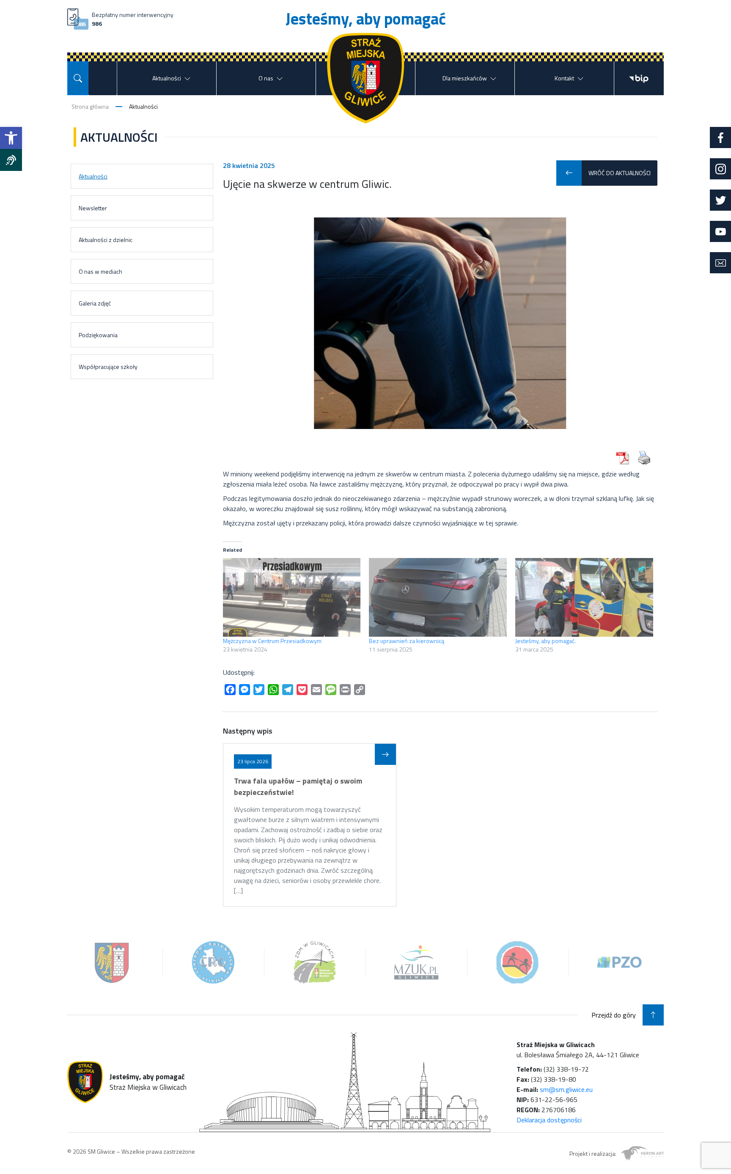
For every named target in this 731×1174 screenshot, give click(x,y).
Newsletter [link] (93, 207)
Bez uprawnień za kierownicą (406, 640)
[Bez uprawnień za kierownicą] (438, 597)
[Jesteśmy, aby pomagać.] (584, 597)
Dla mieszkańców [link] (464, 78)
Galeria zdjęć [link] (95, 303)
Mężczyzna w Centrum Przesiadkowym (272, 640)
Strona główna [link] (90, 106)
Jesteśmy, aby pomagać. (545, 640)
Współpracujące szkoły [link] (108, 366)
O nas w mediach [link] (100, 271)
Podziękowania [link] (98, 334)
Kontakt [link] (564, 78)
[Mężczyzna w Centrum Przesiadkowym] (292, 597)
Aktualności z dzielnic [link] (105, 239)
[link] (11, 138)
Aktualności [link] (166, 78)
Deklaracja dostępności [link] (549, 1120)
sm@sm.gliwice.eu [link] (566, 1089)
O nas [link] (265, 78)
